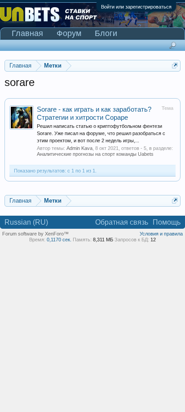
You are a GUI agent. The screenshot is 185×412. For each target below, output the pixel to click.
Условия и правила (161, 233)
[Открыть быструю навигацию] (175, 65)
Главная (27, 33)
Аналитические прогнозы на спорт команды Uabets (95, 154)
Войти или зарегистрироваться (136, 6)
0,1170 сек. (59, 239)
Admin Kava (79, 148)
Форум (69, 33)
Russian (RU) (26, 222)
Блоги (106, 33)
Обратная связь (121, 222)
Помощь (167, 222)
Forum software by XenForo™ (35, 233)
